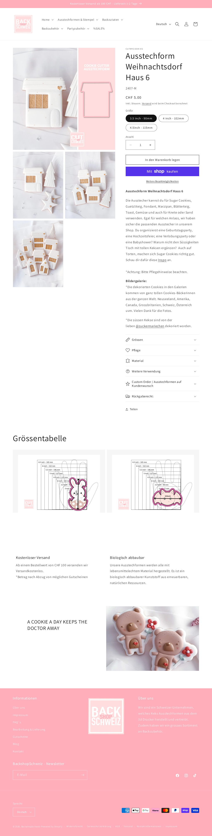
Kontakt (18, 751)
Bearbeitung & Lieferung (29, 729)
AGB (117, 826)
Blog (16, 744)
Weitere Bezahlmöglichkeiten (162, 181)
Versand (147, 103)
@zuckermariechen (150, 326)
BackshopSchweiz (31, 826)
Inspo (162, 260)
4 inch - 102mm (173, 118)
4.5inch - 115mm (141, 127)
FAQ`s (17, 722)
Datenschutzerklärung (99, 826)
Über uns (19, 707)
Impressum (20, 715)
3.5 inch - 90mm (141, 118)
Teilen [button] (134, 409)
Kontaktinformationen (149, 826)
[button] (47, 19)
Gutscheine (20, 737)
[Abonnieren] (82, 775)
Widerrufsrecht (74, 826)
